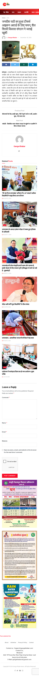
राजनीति (26, 12)
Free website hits (5, 636)
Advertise (13, 642)
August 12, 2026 (7, 273)
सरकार (19, 12)
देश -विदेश (6, 12)
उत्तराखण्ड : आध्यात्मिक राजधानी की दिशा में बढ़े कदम (18, 338)
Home (3, 18)
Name (4, 423)
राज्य (13, 12)
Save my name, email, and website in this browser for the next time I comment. (20, 451)
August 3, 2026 (7, 340)
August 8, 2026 (7, 307)
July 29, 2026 (6, 376)
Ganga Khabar (12, 37)
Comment (6, 397)
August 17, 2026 (7, 234)
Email (4, 432)
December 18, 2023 (25, 37)
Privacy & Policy (22, 642)
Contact (31, 642)
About (6, 642)
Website (4, 441)
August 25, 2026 (7, 198)
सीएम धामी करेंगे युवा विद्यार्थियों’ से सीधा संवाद (15, 304)
